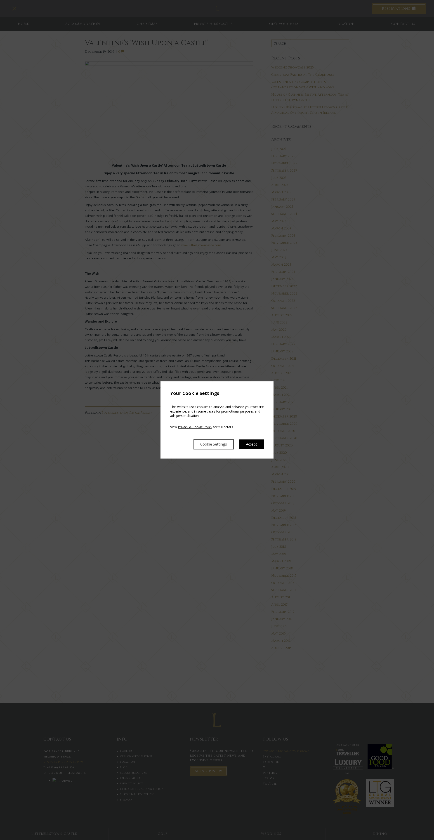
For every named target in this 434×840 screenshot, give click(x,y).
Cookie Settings (213, 444)
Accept (251, 444)
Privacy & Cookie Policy (195, 427)
